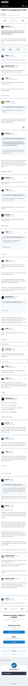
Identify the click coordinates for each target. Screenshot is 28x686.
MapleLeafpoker (10, 66)
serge (3, 14)
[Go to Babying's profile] (2, 27)
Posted (11, 27)
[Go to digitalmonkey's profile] (2, 297)
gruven (7, 423)
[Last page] (26, 20)
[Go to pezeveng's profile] (2, 349)
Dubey (7, 55)
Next (23, 20)
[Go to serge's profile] (2, 78)
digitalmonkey (9, 296)
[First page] (2, 20)
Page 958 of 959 (14, 20)
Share (14, 651)
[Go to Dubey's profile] (2, 56)
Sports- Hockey (15, 15)
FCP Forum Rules (7, 673)
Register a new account (14, 632)
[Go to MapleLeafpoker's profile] (2, 66)
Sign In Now (14, 642)
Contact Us (14, 683)
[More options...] (25, 27)
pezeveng (8, 349)
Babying (7, 26)
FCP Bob (7, 101)
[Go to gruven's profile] (2, 423)
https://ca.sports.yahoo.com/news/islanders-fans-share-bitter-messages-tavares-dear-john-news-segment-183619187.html (13, 32)
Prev (5, 20)
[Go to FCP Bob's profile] (2, 102)
